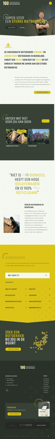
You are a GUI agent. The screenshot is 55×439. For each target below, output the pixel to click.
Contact (45, 392)
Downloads (46, 382)
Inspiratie (45, 390)
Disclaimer (35, 436)
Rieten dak (46, 388)
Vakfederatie (46, 386)
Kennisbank (46, 380)
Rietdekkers (46, 379)
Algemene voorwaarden (26, 436)
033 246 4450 (10, 382)
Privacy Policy (42, 436)
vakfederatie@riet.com (12, 385)
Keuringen (45, 384)
